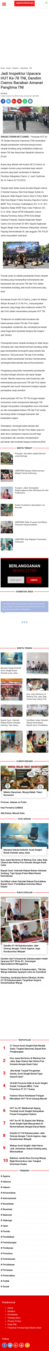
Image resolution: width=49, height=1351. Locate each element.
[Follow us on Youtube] (21, 1345)
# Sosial (5, 1286)
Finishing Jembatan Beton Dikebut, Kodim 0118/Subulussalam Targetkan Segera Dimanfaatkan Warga (22, 980)
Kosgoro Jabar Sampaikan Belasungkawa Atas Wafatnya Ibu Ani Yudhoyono (31, 490)
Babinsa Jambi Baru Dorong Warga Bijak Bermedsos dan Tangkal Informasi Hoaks (28, 1161)
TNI (30, 68)
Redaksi (11, 1311)
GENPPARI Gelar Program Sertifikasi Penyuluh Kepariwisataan (31, 523)
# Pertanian (7, 1270)
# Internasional (8, 1198)
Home (3, 68)
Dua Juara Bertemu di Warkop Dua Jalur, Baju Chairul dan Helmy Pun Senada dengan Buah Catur (37, 699)
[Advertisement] (24, 39)
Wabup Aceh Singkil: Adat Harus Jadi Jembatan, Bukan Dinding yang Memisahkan (28, 1148)
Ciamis (8, 68)
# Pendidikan (7, 1236)
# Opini (4, 1225)
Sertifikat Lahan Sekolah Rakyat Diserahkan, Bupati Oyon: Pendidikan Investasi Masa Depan (37, 724)
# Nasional (6, 1214)
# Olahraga (6, 1220)
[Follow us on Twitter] (10, 1345)
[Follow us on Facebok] (4, 1345)
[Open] (46, 2)
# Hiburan (6, 1181)
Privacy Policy (14, 1321)
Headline (15, 68)
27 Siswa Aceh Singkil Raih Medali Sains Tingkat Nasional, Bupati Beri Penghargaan (28, 1048)
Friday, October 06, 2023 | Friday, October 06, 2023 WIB (20, 96)
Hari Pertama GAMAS (12, 807)
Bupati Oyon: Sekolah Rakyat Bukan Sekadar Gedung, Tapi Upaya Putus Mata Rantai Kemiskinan (10, 725)
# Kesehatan (7, 1203)
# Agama (5, 1176)
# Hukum (5, 1187)
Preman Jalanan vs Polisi (14, 802)
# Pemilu (5, 1231)
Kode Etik (12, 1324)
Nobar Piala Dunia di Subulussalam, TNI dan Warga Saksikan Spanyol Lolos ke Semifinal (23, 970)
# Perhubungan (8, 1242)
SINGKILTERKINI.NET (11, 136)
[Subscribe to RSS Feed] (27, 1345)
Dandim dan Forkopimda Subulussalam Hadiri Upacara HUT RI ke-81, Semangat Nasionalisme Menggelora (24, 961)
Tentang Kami (13, 1318)
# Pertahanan (8, 1264)
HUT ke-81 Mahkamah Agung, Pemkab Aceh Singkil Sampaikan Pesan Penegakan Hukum (27, 1111)
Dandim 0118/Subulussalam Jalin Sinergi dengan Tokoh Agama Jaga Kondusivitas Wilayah (22, 948)
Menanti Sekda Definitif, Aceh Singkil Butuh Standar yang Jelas (11, 670)
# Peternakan (8, 1275)
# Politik (5, 1281)
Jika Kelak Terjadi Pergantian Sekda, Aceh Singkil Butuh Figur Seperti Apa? (26, 1073)
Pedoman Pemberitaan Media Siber (24, 1327)
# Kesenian (6, 1209)
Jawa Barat (24, 68)
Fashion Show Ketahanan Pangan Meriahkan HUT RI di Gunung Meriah (28, 1097)
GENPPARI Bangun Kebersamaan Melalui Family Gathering (29, 472)
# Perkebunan (8, 1259)
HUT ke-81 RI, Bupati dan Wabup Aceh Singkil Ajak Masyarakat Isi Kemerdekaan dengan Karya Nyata (27, 1123)
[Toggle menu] (4, 4)
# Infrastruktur (8, 1192)
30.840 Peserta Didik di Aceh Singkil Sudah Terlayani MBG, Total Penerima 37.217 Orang (29, 1086)
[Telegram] (30, 101)
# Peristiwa (7, 1253)
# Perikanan (7, 1248)
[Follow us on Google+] (15, 1345)
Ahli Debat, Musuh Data (12, 813)
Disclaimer (12, 1314)
